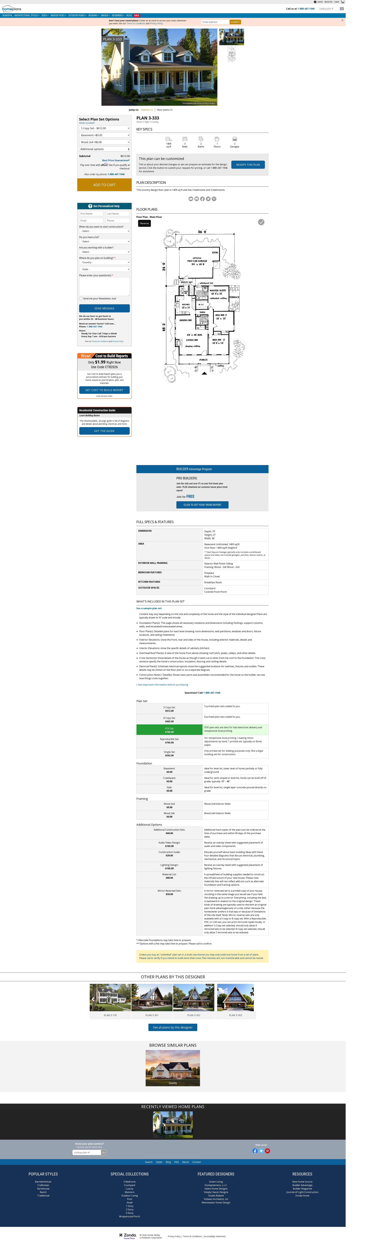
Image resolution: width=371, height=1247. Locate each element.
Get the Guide (104, 431)
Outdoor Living (129, 1195)
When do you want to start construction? (101, 226)
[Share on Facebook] (202, 199)
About (185, 1162)
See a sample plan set (149, 608)
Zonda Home (302, 1195)
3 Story (129, 1213)
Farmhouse (43, 1188)
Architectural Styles (26, 15)
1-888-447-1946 (116, 174)
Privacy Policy (156, 23)
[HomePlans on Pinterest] (267, 1150)
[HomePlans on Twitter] (261, 1150)
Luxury (129, 1188)
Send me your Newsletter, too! (99, 298)
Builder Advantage (302, 1185)
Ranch (43, 1192)
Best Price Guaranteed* (116, 160)
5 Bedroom (130, 1181)
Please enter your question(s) (96, 275)
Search (148, 1162)
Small (129, 1202)
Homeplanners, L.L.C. (216, 1185)
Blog (129, 15)
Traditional (43, 1195)
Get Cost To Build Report (104, 390)
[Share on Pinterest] (214, 199)
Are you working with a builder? (96, 247)
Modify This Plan (248, 164)
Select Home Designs (216, 1188)
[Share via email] (191, 199)
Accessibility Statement (215, 1236)
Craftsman (43, 1185)
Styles (159, 1162)
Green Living (216, 1181)
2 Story (129, 1209)
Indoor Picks (58, 15)
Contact (196, 1162)
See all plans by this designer (173, 1027)
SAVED (320, 2)
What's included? (87, 123)
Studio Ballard (216, 1195)
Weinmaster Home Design (216, 1202)
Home (139, 121)
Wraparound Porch (129, 1216)
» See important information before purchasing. (162, 684)
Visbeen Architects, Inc (216, 1199)
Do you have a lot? (89, 237)
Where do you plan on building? (97, 258)
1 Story (129, 1206)
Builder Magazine (302, 1188)
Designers (117, 15)
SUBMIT (235, 22)
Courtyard (129, 1185)
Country (155, 121)
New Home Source (302, 1181)
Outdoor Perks (76, 15)
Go (341, 8)
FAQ (176, 1162)
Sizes (44, 15)
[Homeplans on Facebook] (255, 1150)
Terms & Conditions (136, 23)
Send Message (104, 308)
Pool (129, 1199)
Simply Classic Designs (216, 1192)
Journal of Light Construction (302, 1192)
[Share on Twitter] (208, 199)
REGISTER (328, 2)
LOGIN (336, 2)
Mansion (129, 1192)
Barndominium (43, 1181)
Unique (105, 15)
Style (146, 121)
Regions (93, 15)
